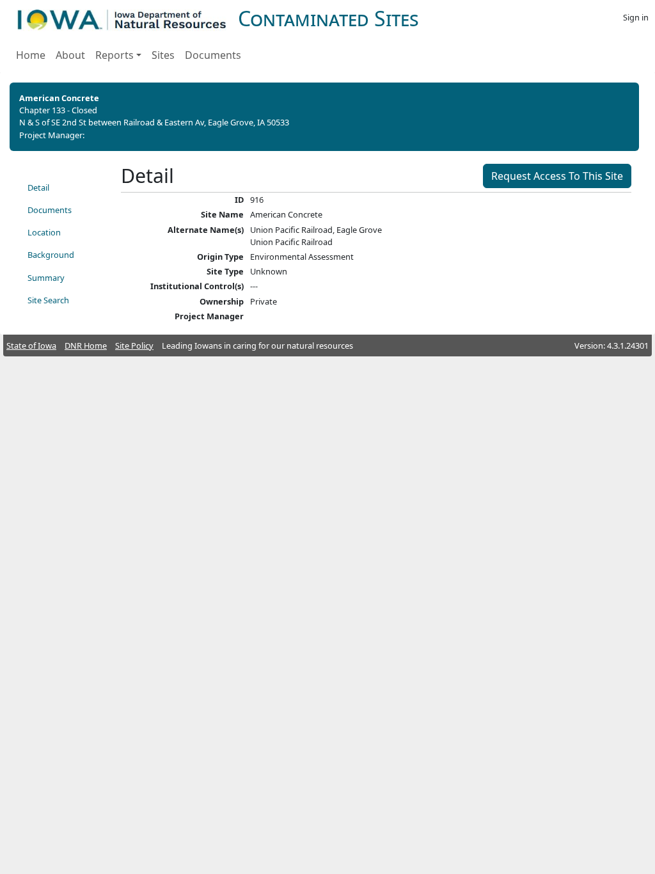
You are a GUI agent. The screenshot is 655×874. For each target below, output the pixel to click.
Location (44, 232)
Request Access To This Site (557, 176)
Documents (213, 55)
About (70, 55)
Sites (163, 55)
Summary (46, 277)
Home (30, 55)
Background (51, 254)
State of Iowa (31, 345)
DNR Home (86, 345)
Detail (38, 187)
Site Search (48, 300)
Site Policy (134, 345)
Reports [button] (114, 55)
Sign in (636, 17)
